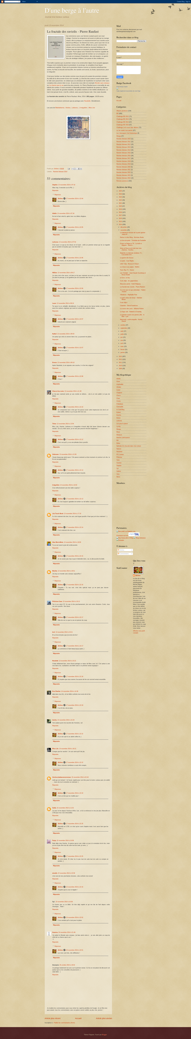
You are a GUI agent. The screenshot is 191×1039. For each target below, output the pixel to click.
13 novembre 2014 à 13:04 (65, 424)
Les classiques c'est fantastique (127, 133)
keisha (54, 720)
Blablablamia (59, 107)
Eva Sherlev (56, 691)
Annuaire (121, 540)
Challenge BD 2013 (123, 119)
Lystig (118, 426)
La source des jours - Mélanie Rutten (132, 308)
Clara (118, 398)
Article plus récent (52, 1018)
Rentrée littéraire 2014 (60, 171)
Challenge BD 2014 (123, 122)
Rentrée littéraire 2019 (124, 164)
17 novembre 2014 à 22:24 (74, 793)
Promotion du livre (122, 535)
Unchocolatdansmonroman (61, 777)
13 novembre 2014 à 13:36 (67, 454)
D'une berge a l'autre (122, 86)
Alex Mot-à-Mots (57, 542)
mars (122, 346)
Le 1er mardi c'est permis (125, 130)
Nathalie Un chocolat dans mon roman (129, 446)
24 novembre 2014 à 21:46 (66, 932)
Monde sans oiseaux (102, 83)
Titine (54, 424)
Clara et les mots (58, 391)
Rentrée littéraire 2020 (124, 167)
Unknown (55, 454)
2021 (120, 203)
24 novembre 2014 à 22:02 (74, 917)
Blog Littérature (141, 538)
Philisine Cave (57, 601)
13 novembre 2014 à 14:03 (68, 485)
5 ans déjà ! (124, 302)
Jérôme (60, 198)
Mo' (118, 440)
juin (121, 337)
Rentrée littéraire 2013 (124, 147)
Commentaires (124, 554)
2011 (120, 362)
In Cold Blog (120, 409)
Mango (119, 429)
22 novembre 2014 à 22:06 (66, 873)
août (122, 331)
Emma (54, 362)
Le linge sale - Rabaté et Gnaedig (130, 311)
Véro (118, 474)
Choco (119, 395)
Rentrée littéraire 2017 (124, 158)
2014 (120, 224)
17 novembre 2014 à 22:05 (74, 227)
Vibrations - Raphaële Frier (128, 295)
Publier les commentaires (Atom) (64, 1023)
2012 (120, 359)
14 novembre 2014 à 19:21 (67, 748)
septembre (124, 328)
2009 (120, 368)
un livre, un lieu (125, 278)
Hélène (54, 272)
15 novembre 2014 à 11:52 (65, 808)
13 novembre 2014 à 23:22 (67, 661)
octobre (123, 325)
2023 (120, 197)
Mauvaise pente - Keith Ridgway (130, 284)
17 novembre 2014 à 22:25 (74, 823)
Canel (118, 390)
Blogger (104, 1034)
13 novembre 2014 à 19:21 (64, 632)
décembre (123, 227)
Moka (118, 443)
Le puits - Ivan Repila (127, 261)
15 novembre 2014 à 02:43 (80, 777)
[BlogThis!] (75, 169)
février (122, 349)
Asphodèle (120, 384)
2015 (120, 221)
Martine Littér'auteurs (123, 437)
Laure (54, 303)
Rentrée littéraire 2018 (124, 161)
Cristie (119, 401)
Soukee (119, 463)
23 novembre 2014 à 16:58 (64, 901)
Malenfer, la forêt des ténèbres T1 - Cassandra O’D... (131, 253)
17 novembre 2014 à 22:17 (74, 617)
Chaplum (119, 393)
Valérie (119, 471)
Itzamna (55, 932)
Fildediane (120, 404)
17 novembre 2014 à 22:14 (74, 527)
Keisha (68, 107)
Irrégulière (55, 485)
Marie (118, 432)
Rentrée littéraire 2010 (124, 139)
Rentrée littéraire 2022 (124, 172)
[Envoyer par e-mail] (73, 169)
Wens (118, 477)
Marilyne (119, 435)
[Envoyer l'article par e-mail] (68, 168)
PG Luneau (120, 454)
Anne (118, 381)
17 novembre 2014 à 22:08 (74, 376)
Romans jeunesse (122, 181)
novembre (123, 230)
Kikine (118, 418)
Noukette (87, 101)
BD (117, 113)
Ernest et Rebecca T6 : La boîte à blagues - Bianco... (131, 244)
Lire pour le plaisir (122, 423)
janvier (122, 352)
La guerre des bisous (126, 258)
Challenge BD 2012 (123, 116)
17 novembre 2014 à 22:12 (74, 439)
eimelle (54, 873)
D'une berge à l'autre (72, 10)
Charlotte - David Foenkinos (129, 305)
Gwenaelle (120, 407)
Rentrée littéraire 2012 (124, 144)
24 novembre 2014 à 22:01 (74, 950)
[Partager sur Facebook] (79, 169)
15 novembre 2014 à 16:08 (65, 840)
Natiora (119, 449)
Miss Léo (92, 107)
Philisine (119, 457)
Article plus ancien (104, 1018)
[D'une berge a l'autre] (117, 89)
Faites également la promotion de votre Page (128, 91)
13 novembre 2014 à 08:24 (65, 303)
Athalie (119, 387)
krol (53, 632)
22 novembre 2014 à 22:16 (74, 887)
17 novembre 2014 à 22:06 (74, 258)
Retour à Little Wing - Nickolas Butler (132, 237)
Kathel (54, 334)
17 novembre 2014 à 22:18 (74, 676)
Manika (54, 571)
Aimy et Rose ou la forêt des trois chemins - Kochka (131, 249)
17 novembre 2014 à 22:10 (74, 407)
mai (121, 340)
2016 (120, 218)
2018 (120, 212)
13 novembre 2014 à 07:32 (66, 185)
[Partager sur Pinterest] (81, 169)
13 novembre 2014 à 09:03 (65, 334)
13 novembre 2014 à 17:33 (72, 513)
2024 (120, 194)
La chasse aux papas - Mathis (129, 267)
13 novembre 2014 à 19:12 (71, 601)
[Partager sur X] (77, 169)
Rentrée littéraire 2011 (123, 141)
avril (122, 343)
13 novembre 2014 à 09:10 (65, 362)
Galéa (54, 808)
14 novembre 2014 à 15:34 (65, 720)
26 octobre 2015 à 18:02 (67, 965)
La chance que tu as (56, 85)
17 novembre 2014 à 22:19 (74, 705)
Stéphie (119, 465)
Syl (118, 468)
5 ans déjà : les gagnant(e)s (129, 281)
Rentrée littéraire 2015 (124, 153)
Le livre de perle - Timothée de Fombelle (133, 240)
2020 (120, 206)
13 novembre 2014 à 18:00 (72, 542)
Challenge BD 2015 (123, 125)
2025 (120, 191)
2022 (120, 200)
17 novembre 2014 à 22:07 (74, 319)
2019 (120, 209)
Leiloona (75, 107)
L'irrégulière (83, 107)
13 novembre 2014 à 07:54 (67, 242)
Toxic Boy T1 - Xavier (127, 270)
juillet (122, 334)
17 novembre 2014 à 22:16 (74, 584)
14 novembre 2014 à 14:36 (69, 691)
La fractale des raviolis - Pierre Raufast (132, 287)
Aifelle (54, 213)
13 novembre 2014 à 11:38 (72, 391)
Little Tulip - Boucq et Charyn (129, 264)
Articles (121, 550)
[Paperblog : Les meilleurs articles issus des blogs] (134, 535)
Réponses (57, 194)
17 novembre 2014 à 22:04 (74, 198)
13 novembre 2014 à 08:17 (66, 272)
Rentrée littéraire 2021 (124, 169)
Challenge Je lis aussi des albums (127, 127)
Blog (131, 538)
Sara (118, 460)
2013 (120, 356)
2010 (120, 365)
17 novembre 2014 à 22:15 (74, 556)
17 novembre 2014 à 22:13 (74, 470)
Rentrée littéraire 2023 (124, 175)
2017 (120, 215)
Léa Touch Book (57, 513)
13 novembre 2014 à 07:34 (65, 213)
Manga (119, 136)
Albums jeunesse (122, 111)
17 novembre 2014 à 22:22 (74, 734)
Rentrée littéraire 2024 (124, 178)
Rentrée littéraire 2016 (124, 155)
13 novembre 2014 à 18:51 (66, 571)
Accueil (78, 1018)
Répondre (55, 190)
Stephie (54, 185)
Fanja (54, 840)
